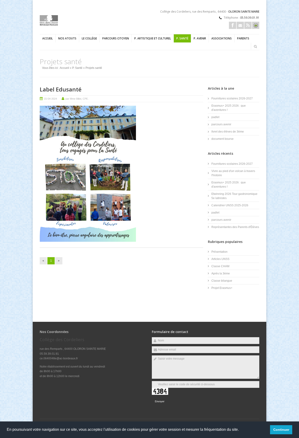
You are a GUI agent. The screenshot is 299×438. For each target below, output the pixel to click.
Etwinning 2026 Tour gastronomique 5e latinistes (234, 196)
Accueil (47, 38)
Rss (248, 25)
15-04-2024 (50, 98)
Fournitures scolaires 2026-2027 (232, 98)
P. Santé (182, 38)
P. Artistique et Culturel (152, 38)
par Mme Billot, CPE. (77, 98)
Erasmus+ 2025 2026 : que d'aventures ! (228, 108)
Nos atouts (67, 38)
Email (240, 25)
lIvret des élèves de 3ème (227, 131)
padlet (215, 117)
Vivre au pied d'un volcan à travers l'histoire (233, 173)
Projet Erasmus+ (221, 288)
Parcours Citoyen (115, 38)
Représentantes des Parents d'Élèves (235, 227)
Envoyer (159, 401)
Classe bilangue (221, 280)
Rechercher (255, 46)
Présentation (219, 251)
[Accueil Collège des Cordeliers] (49, 24)
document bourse (222, 138)
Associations (221, 38)
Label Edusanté (61, 89)
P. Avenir (200, 38)
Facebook (232, 25)
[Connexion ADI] (255, 25)
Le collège (89, 38)
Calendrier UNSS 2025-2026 (229, 205)
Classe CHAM (220, 266)
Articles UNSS (220, 259)
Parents (243, 38)
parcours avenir (221, 124)
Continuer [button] (281, 429)
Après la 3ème (220, 273)
